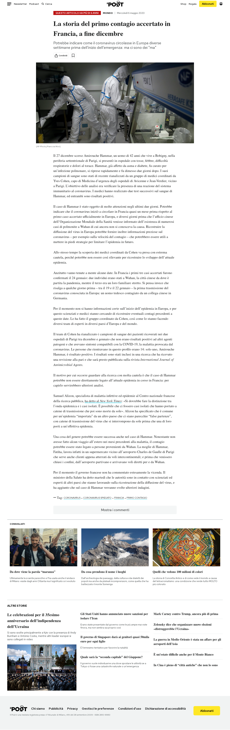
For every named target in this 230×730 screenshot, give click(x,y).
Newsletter (20, 3)
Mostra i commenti (115, 510)
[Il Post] (115, 4)
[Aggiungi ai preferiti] (73, 55)
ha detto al (103, 401)
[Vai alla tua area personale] (221, 4)
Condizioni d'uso (129, 708)
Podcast (34, 3)
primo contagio (137, 497)
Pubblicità (56, 708)
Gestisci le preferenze (98, 708)
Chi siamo (38, 708)
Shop (183, 3)
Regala (192, 3)
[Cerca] (43, 4)
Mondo (108, 12)
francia (119, 497)
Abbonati (208, 4)
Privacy (72, 708)
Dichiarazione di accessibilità (165, 708)
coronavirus (72, 497)
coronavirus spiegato (97, 497)
